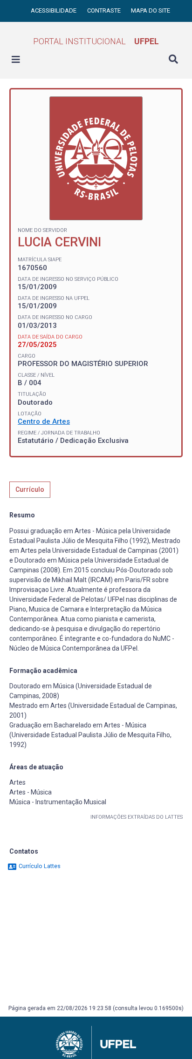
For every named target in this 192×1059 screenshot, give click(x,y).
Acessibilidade (54, 10)
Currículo (29, 489)
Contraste (104, 10)
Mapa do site (150, 10)
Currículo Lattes (39, 865)
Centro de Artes (44, 421)
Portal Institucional (96, 41)
